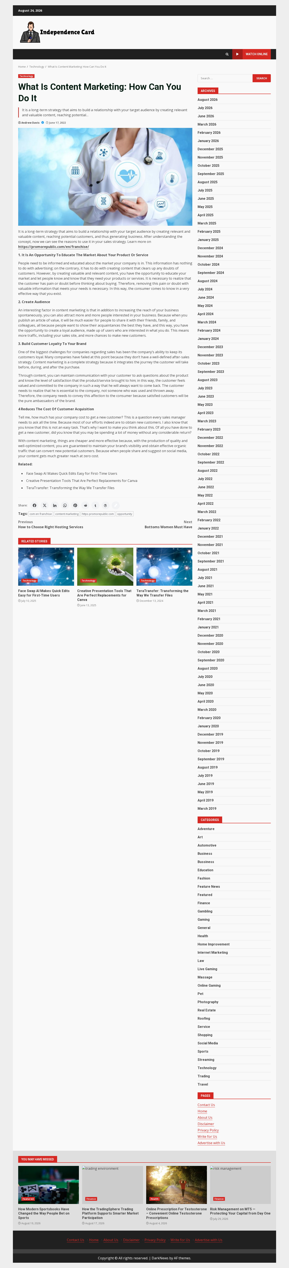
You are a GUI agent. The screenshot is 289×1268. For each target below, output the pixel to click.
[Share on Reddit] (85, 505)
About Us (205, 1117)
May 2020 (205, 693)
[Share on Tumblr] (95, 505)
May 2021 (205, 594)
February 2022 (209, 520)
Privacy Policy (208, 1130)
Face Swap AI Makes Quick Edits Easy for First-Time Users (71, 473)
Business (205, 854)
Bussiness (206, 862)
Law (201, 961)
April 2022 (205, 504)
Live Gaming (207, 969)
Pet (200, 994)
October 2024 (208, 265)
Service (204, 1027)
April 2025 (205, 215)
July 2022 (205, 479)
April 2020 (205, 701)
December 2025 (210, 149)
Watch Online (257, 54)
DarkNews (160, 1258)
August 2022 (207, 471)
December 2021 (210, 537)
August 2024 (207, 281)
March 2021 (207, 611)
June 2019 (206, 784)
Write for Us (207, 1136)
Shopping (205, 1035)
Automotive (207, 845)
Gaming (204, 920)
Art (200, 837)
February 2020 (209, 718)
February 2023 (209, 429)
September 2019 (211, 759)
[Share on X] (45, 505)
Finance (204, 903)
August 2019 (207, 767)
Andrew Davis (30, 122)
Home (202, 1111)
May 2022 (205, 495)
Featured (205, 895)
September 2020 (211, 660)
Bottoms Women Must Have (168, 524)
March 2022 (207, 512)
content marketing (66, 514)
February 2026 (209, 133)
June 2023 (206, 396)
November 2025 (210, 157)
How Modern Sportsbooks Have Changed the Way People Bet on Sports (48, 1185)
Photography (208, 1002)
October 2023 (208, 363)
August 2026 (207, 100)
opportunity (124, 514)
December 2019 (210, 734)
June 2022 (206, 487)
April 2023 (205, 413)
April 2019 (205, 800)
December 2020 (210, 635)
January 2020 (208, 726)
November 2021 (210, 545)
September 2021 (211, 561)
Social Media (208, 1043)
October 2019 (208, 751)
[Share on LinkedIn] (55, 505)
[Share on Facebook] (34, 505)
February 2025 (209, 232)
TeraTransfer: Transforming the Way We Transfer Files (70, 488)
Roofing (204, 1018)
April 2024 (205, 314)
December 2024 (210, 248)
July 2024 (205, 289)
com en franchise (41, 514)
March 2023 (207, 421)
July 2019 (205, 776)
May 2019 (205, 792)
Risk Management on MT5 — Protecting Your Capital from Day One (240, 1185)
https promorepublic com (98, 514)
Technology (26, 76)
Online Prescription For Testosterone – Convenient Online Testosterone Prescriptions (176, 1185)
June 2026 (206, 116)
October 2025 (208, 166)
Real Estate (207, 1010)
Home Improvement (214, 944)
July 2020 (205, 677)
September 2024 (211, 273)
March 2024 (207, 322)
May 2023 (205, 405)
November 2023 (210, 355)
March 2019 (207, 809)
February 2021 (209, 619)
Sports (203, 1051)
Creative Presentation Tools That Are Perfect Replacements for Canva (81, 480)
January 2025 (208, 240)
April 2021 (205, 602)
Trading (204, 1076)
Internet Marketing (213, 953)
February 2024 (209, 330)
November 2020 (210, 644)
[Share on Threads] (106, 505)
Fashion (204, 878)
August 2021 (207, 570)
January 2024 (208, 339)
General (204, 928)
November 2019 (210, 743)
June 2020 (206, 685)
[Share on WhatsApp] (65, 505)
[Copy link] (116, 505)
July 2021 (205, 578)
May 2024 (205, 306)
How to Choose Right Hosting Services (50, 524)
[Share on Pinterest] (75, 505)
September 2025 (211, 174)
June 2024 (206, 297)
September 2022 (211, 462)
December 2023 (210, 347)
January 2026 (208, 141)
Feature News (209, 887)
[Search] (227, 54)
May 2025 (205, 207)
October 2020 (208, 652)
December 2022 (210, 438)
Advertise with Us (211, 1143)
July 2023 (205, 388)
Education (205, 870)
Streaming (206, 1060)
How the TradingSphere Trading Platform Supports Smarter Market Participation (112, 1185)
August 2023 (207, 380)
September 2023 (211, 372)
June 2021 (206, 586)
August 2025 (207, 182)
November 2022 (210, 446)
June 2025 (206, 199)
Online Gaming (209, 985)
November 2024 (210, 256)
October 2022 (208, 454)
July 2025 (205, 190)
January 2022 (208, 528)
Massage (205, 977)
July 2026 (205, 108)
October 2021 (208, 553)
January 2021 (208, 627)
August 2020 (207, 668)
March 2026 (207, 124)
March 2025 (207, 223)
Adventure (206, 829)
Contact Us (206, 1104)
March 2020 (207, 710)
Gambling (205, 911)
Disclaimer (206, 1124)
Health (203, 936)
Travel (203, 1084)
